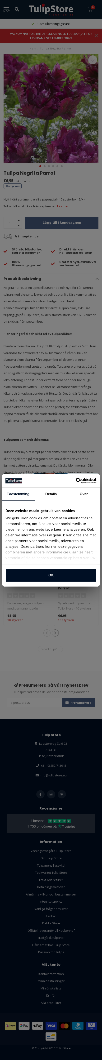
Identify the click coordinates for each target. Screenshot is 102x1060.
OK (51, 575)
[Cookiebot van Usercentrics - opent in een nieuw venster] (76, 481)
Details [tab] (51, 494)
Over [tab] (84, 494)
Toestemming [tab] (18, 494)
